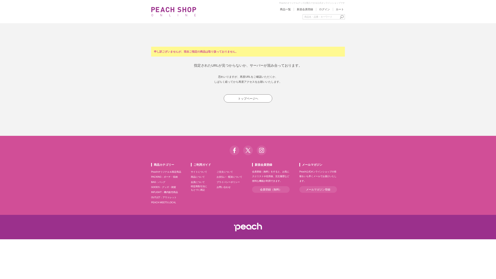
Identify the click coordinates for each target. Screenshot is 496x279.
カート (340, 9)
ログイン (324, 9)
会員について (198, 182)
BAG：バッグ (158, 182)
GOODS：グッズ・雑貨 (163, 187)
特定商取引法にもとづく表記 (199, 188)
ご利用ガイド (202, 164)
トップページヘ (248, 98)
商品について (198, 177)
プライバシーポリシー (228, 182)
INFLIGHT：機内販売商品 (164, 192)
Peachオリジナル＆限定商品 (166, 171)
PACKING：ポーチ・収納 (164, 177)
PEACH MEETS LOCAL (163, 202)
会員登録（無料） (271, 189)
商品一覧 (285, 9)
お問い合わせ (224, 187)
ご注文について (225, 171)
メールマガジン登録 (318, 189)
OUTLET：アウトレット (164, 197)
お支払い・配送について (229, 177)
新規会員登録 (305, 9)
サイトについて (199, 171)
